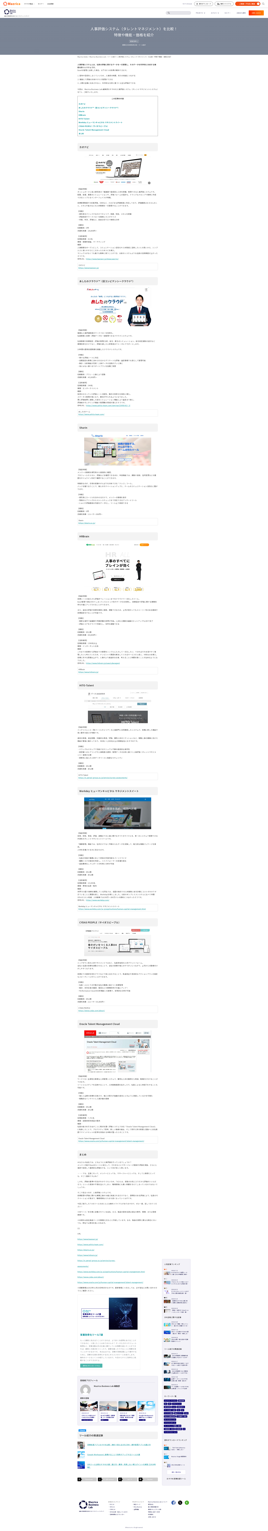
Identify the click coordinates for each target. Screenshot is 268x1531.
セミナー (41, 4)
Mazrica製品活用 (170, 1416)
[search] (169, 13)
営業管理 (178, 1429)
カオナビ (82, 104)
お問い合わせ (256, 13)
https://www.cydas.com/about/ (91, 1010)
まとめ (81, 133)
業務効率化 (134, 41)
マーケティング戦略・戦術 (172, 1426)
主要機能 (136, 1509)
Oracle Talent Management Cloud (94, 130)
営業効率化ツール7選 (91, 1334)
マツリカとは (187, 4)
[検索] (263, 4)
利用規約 (150, 1514)
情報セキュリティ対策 (154, 1509)
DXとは (112, 1504)
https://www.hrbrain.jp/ (88, 672)
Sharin (81, 111)
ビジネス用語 (169, 1413)
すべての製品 (28, 4)
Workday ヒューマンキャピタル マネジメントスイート (100, 122)
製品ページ (137, 1504)
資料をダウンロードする (91, 1366)
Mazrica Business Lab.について (157, 1502)
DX (182, 1410)
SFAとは (112, 1507)
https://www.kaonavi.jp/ (88, 268)
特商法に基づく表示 (154, 1512)
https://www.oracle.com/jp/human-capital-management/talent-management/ (111, 1141)
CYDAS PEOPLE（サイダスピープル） (94, 126)
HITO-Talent (84, 118)
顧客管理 (181, 1401)
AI (184, 1429)
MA (165, 1404)
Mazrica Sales (82, 57)
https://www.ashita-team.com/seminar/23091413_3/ (108, 405)
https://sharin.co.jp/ (86, 523)
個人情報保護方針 (153, 1507)
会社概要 (50, 4)
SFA (178, 1410)
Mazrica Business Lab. (98, 57)
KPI (170, 1404)
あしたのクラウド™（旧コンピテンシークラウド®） (99, 107)
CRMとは (112, 1509)
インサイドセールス (171, 1432)
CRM (186, 1413)
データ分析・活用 (170, 1410)
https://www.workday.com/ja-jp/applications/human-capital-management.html (112, 909)
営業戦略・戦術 (169, 1429)
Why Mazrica (138, 1507)
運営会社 (150, 1504)
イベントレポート (170, 1423)
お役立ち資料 (241, 13)
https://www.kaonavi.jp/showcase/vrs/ (102, 259)
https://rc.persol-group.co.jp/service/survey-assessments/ (103, 777)
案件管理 (167, 1407)
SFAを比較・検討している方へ (119, 1512)
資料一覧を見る (176, 1472)
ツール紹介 (112, 57)
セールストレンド (170, 1419)
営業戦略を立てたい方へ (117, 1514)
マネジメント (177, 1404)
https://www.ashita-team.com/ (91, 414)
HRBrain (82, 115)
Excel (173, 1407)
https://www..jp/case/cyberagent (103, 663)
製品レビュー (179, 1413)
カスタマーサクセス (171, 1401)
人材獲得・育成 (181, 1416)
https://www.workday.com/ (97, 900)
